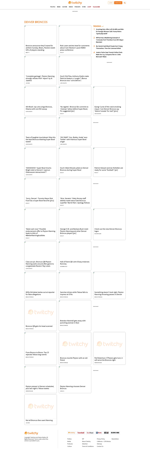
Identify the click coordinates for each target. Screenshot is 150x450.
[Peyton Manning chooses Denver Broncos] (59, 366)
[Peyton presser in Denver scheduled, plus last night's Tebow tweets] (25, 366)
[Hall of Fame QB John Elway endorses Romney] (59, 242)
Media (58, 7)
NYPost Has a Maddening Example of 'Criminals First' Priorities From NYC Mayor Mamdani (109, 40)
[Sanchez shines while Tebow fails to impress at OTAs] (59, 272)
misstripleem (97, 233)
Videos (71, 7)
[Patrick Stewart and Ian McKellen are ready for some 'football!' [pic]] (93, 148)
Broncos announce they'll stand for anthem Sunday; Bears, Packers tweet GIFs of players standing (40, 48)
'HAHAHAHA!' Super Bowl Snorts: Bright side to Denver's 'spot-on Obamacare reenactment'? (38, 170)
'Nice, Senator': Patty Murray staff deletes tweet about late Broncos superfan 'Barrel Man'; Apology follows (75, 201)
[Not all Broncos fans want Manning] (40, 406)
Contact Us (100, 446)
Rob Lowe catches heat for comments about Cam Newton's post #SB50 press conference (74, 48)
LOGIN (110, 3)
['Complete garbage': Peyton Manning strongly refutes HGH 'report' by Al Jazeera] (25, 56)
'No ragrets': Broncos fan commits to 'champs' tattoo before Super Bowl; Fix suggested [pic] (74, 109)
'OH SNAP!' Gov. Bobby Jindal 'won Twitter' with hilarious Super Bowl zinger (73, 140)
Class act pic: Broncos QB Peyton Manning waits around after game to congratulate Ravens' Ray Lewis (40, 264)
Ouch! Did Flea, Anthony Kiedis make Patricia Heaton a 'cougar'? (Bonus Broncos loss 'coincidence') (74, 78)
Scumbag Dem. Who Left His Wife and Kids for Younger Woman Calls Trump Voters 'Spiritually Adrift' (110, 32)
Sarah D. (62, 391)
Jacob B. (28, 83)
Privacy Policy (101, 439)
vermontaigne (98, 362)
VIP (83, 439)
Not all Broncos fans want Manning (39, 420)
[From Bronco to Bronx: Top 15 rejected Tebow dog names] (25, 332)
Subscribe (118, 3)
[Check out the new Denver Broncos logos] (93, 209)
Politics (52, 7)
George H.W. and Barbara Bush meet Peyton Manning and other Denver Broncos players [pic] (74, 231)
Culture (64, 7)
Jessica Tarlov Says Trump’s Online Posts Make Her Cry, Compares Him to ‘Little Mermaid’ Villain (109, 55)
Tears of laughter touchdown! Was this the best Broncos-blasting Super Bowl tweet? (40, 140)
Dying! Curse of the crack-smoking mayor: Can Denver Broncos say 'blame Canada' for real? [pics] (107, 109)
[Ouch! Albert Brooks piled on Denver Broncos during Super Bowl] (59, 148)
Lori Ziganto (63, 83)
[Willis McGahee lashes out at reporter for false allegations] (25, 272)
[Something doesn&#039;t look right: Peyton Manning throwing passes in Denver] (93, 272)
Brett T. (28, 52)
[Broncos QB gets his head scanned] (40, 312)
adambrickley (63, 266)
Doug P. (62, 52)
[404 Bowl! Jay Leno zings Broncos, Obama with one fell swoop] (25, 87)
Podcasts (77, 7)
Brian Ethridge (30, 297)
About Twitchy (86, 441)
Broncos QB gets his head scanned (39, 326)
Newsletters (115, 439)
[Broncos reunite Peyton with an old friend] (75, 344)
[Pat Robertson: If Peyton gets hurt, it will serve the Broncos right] (109, 344)
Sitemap (99, 444)
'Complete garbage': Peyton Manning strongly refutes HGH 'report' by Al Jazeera (40, 78)
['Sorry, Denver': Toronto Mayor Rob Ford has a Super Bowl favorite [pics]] (25, 178)
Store (84, 7)
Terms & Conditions (88, 446)
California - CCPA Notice (104, 441)
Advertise (85, 444)
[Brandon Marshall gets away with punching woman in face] (59, 301)
